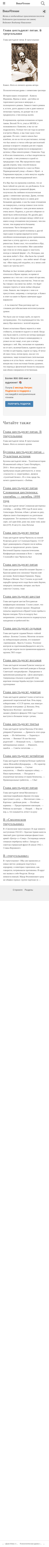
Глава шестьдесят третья (21, 532)
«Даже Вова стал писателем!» (17, 1544)
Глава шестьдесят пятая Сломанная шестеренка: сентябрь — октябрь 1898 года (21, 494)
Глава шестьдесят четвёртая (23, 756)
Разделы (29, 890)
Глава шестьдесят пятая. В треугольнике (22, 433)
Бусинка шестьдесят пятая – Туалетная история (23, 454)
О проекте (18, 890)
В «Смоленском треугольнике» (14, 821)
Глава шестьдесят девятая (22, 692)
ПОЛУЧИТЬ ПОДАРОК (19, 404)
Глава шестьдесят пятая (20, 564)
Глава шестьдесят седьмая (22, 628)
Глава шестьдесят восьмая (22, 660)
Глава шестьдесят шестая (21, 596)
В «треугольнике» (16, 855)
